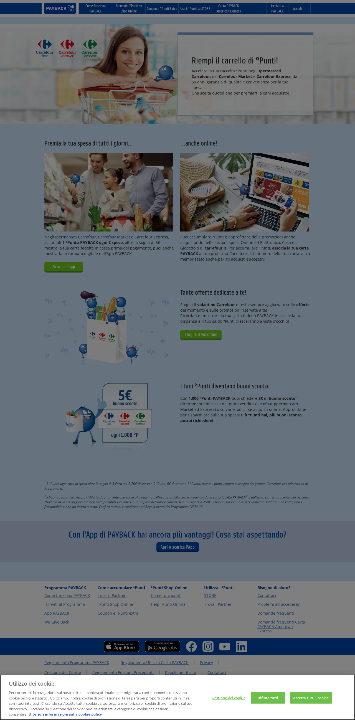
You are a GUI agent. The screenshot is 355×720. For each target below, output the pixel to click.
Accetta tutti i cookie (311, 697)
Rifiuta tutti (268, 697)
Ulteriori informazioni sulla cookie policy (65, 714)
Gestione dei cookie (228, 697)
